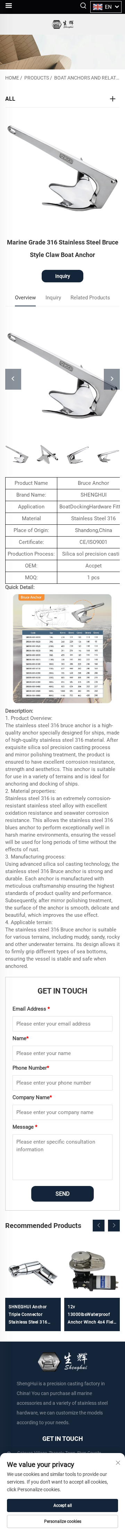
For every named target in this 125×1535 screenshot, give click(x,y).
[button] (99, 1225)
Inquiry (62, 276)
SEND (63, 1193)
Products (36, 78)
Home (12, 78)
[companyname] (62, 24)
